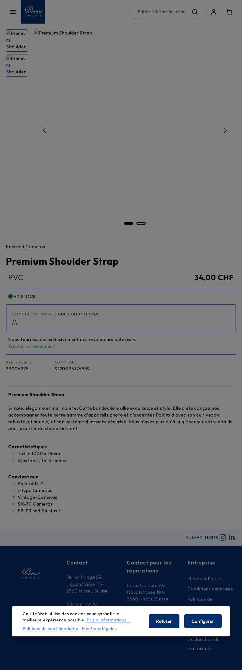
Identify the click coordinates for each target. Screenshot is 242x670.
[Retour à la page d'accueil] (33, 12)
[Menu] (13, 12)
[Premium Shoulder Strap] (135, 130)
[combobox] (161, 12)
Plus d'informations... (109, 620)
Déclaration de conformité (203, 643)
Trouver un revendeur (31, 346)
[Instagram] (223, 537)
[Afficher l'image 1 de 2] (128, 223)
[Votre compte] (214, 12)
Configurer (203, 621)
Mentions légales (205, 578)
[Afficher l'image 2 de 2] (141, 223)
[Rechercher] (195, 12)
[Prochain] (225, 130)
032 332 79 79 (81, 604)
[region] (121, 130)
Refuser (164, 621)
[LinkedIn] (231, 537)
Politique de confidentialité (203, 603)
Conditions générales (210, 589)
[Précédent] (45, 130)
